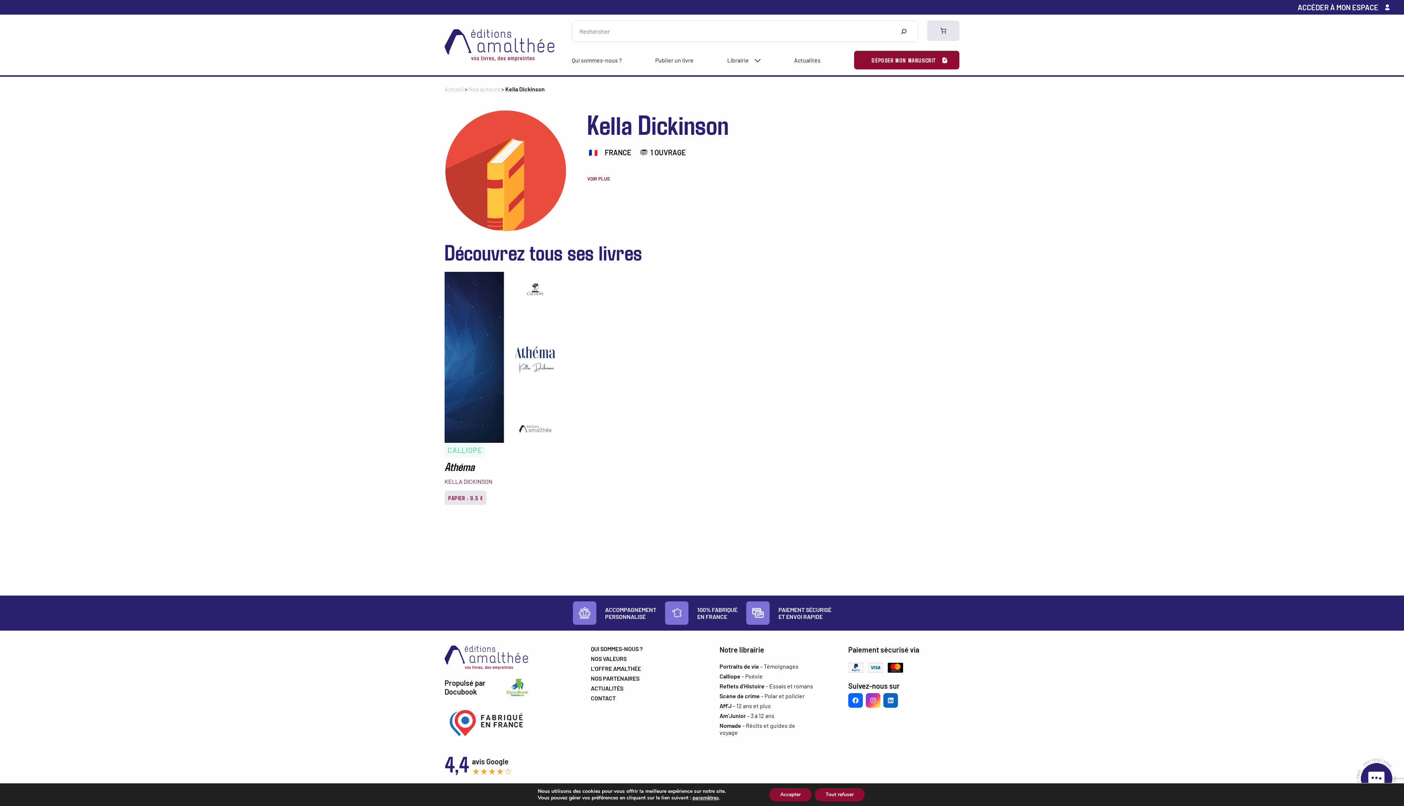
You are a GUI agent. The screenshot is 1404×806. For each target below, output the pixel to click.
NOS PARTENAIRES (615, 678)
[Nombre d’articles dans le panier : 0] (943, 30)
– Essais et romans (766, 686)
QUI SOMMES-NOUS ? (617, 648)
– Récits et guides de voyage (757, 729)
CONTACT (603, 698)
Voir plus (598, 179)
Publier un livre (674, 60)
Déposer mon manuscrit (904, 60)
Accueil (454, 88)
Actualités (807, 60)
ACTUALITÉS (607, 688)
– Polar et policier (762, 695)
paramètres (705, 798)
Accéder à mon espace (1338, 7)
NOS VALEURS (609, 658)
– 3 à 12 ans (747, 715)
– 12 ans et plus (745, 705)
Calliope (465, 450)
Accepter (790, 794)
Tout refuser (840, 794)
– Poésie (741, 676)
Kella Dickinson (468, 481)
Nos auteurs (484, 88)
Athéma (460, 466)
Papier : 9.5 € (465, 497)
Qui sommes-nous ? (597, 60)
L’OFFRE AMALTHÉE (616, 668)
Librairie (738, 60)
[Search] (904, 31)
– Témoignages (759, 666)
